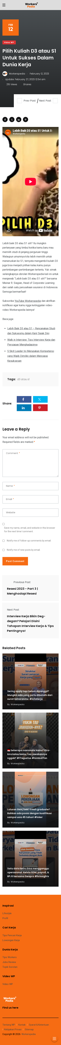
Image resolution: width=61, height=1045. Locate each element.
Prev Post (30, 100)
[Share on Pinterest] (25, 119)
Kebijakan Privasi (12, 1029)
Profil (5, 918)
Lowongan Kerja (11, 940)
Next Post (45, 100)
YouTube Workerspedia (28, 300)
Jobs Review (9, 962)
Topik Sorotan (9, 966)
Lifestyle (7, 913)
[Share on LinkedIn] (18, 119)
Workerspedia (17, 704)
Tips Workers (9, 957)
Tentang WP (8, 1024)
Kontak (22, 1024)
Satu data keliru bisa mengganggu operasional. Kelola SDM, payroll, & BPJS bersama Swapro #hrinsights (28, 872)
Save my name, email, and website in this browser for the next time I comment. (29, 530)
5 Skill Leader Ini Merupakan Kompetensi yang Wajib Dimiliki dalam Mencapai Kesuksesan (30, 356)
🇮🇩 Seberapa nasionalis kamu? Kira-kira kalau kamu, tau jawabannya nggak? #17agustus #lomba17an (28, 754)
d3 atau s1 (23, 379)
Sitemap (29, 1029)
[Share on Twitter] (11, 119)
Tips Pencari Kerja (12, 935)
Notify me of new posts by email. (23, 550)
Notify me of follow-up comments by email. (29, 540)
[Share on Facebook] (5, 119)
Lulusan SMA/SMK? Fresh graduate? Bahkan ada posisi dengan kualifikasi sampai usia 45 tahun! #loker (29, 813)
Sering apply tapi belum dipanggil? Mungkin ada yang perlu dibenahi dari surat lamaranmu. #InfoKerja (29, 695)
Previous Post (22, 582)
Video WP (9, 42)
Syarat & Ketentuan (39, 1024)
